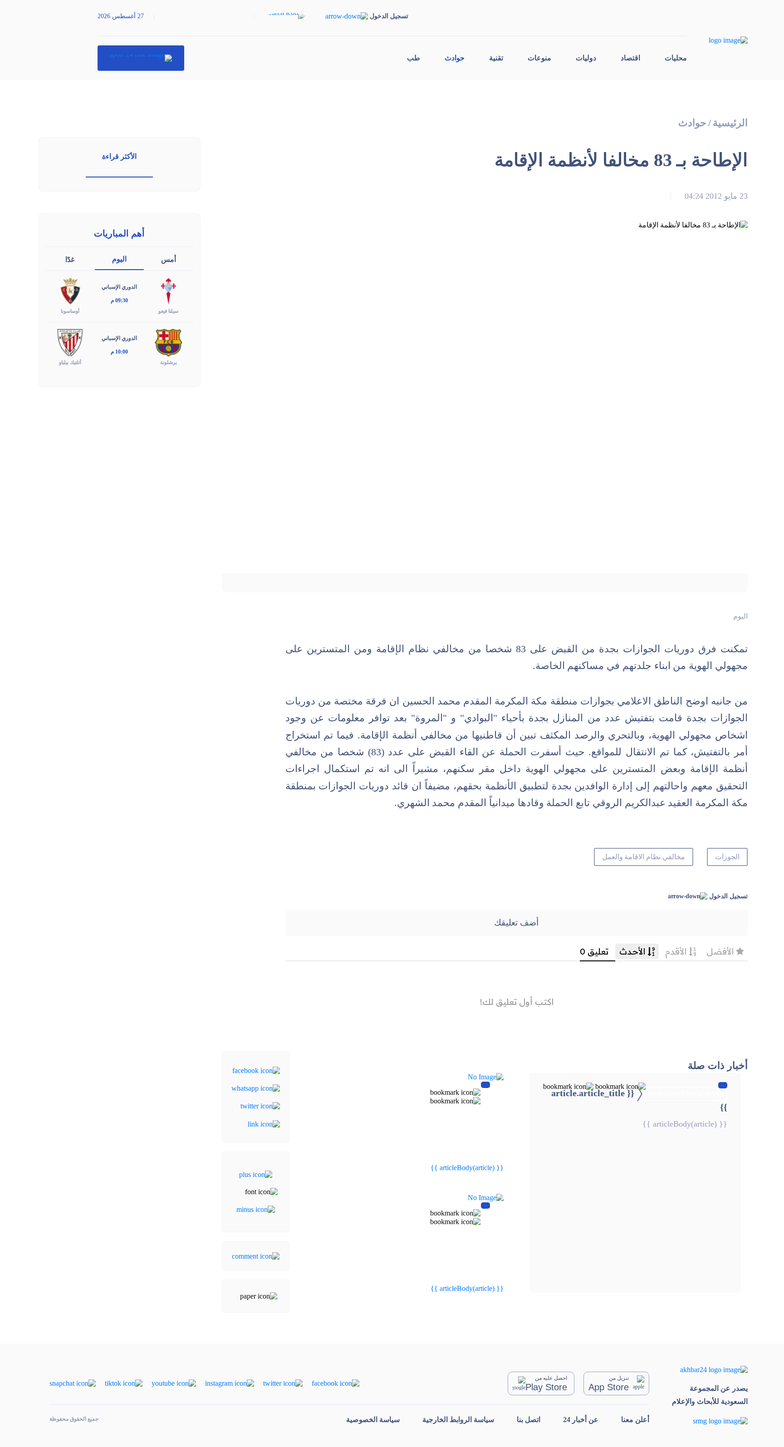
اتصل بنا (528, 1419)
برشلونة (168, 362)
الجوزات (727, 857)
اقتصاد (630, 58)
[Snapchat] (72, 1383)
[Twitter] (260, 1105)
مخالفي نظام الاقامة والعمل (643, 857)
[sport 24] (141, 58)
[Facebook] (256, 1069)
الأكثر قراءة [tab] (119, 156)
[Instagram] (229, 1383)
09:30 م (119, 300)
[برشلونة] (168, 342)
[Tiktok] (123, 1383)
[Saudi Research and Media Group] (710, 1420)
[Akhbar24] (710, 1369)
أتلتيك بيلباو (70, 362)
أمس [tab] (168, 259)
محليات (676, 58)
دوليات (586, 58)
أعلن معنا (635, 1419)
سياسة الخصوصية (373, 1419)
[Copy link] (264, 1123)
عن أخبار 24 (580, 1419)
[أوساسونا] (69, 291)
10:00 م (119, 352)
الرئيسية (730, 122)
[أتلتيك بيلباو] (69, 342)
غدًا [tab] (69, 259)
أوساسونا (70, 311)
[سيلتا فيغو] (168, 291)
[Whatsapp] (255, 1088)
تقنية (496, 58)
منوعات (539, 58)
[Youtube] (174, 1383)
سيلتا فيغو (168, 311)
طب (413, 58)
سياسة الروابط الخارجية (458, 1419)
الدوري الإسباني (119, 287)
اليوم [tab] (119, 259)
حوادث (455, 58)
